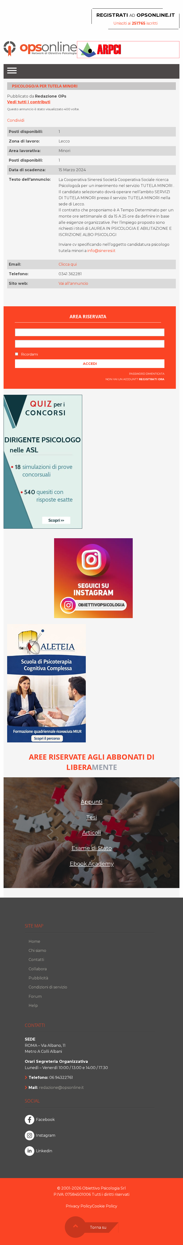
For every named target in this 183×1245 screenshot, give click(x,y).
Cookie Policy (104, 1206)
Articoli (91, 832)
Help (33, 1005)
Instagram (45, 1135)
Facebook (45, 1119)
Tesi (91, 817)
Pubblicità (38, 978)
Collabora (38, 969)
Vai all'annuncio (73, 283)
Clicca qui (68, 264)
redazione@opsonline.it (61, 1087)
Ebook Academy (92, 863)
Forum (35, 996)
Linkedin (44, 1151)
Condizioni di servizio (48, 987)
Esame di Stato (91, 848)
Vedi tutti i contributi (28, 102)
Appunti (91, 801)
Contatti (36, 959)
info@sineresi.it (101, 250)
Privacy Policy (79, 1206)
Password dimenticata (146, 373)
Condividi (15, 120)
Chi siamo (37, 950)
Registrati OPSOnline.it (135, 15)
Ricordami (29, 354)
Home (34, 941)
